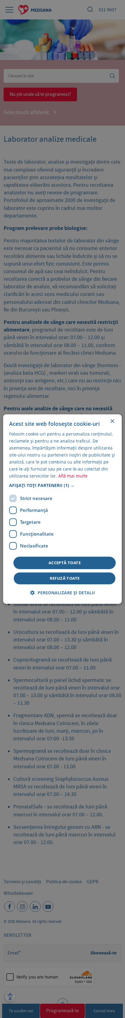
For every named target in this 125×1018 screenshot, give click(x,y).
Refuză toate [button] (65, 578)
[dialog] (62, 509)
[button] (62, 485)
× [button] (112, 421)
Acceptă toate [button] (65, 562)
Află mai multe (73, 476)
